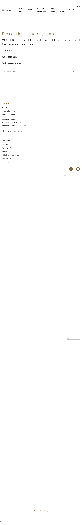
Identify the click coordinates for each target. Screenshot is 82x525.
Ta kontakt (7, 50)
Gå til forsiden (9, 56)
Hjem (4, 137)
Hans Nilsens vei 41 (9, 111)
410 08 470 (16, 122)
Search (73, 71)
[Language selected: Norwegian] (41, 521)
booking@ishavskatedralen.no (14, 125)
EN (78, 12)
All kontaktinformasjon (11, 131)
